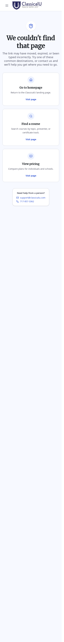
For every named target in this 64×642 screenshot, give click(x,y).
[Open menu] (7, 5)
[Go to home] (27, 5)
